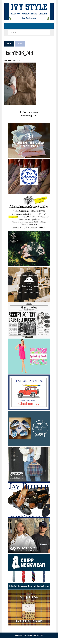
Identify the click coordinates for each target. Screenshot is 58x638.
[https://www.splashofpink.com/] (29, 372)
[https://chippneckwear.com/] (29, 587)
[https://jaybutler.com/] (29, 515)
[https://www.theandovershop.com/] (29, 192)
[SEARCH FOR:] (29, 32)
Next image (27, 115)
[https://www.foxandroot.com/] (29, 264)
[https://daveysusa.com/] (29, 479)
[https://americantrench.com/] (29, 299)
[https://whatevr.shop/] (29, 551)
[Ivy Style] (29, 11)
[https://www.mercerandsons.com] (29, 228)
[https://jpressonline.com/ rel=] (29, 156)
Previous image (31, 112)
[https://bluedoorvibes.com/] (29, 444)
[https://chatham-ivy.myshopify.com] (29, 408)
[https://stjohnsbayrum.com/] (29, 623)
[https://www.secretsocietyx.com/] (29, 335)
